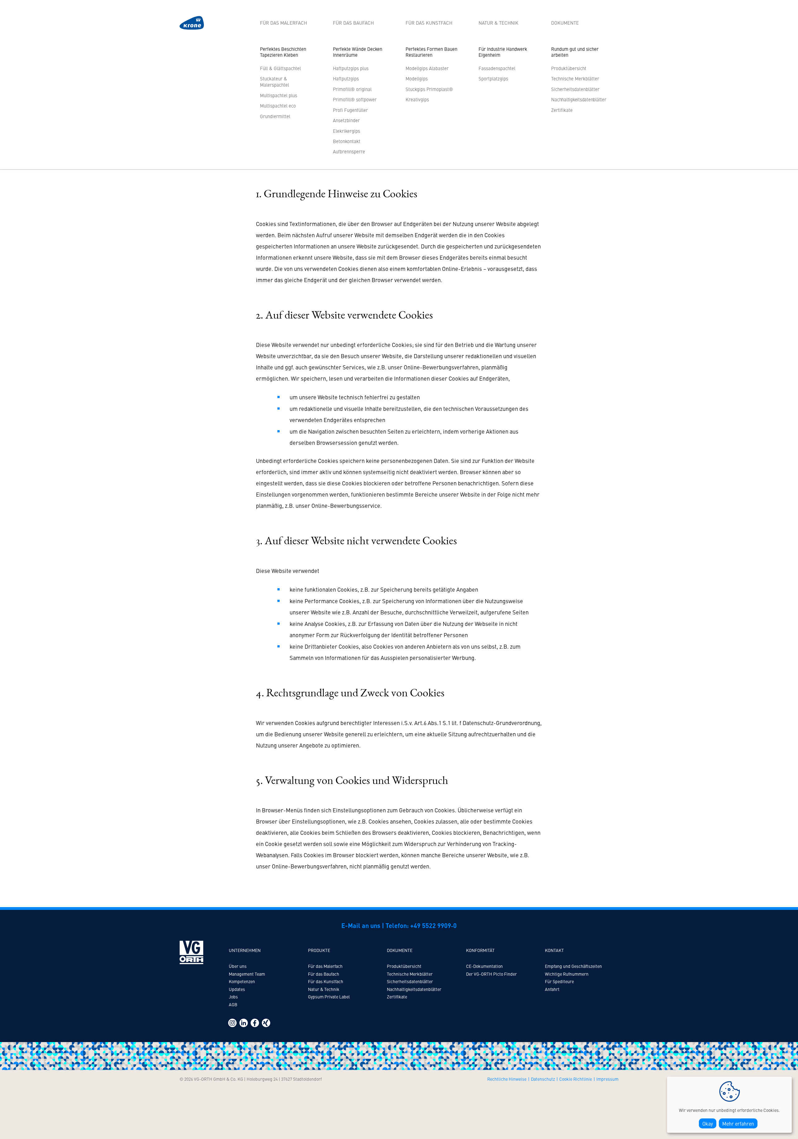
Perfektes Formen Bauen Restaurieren (431, 52)
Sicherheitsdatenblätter (575, 89)
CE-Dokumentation (484, 966)
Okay (707, 1123)
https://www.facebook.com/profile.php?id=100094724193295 (255, 1023)
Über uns (238, 966)
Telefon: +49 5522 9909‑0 (421, 925)
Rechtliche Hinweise (506, 1079)
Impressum (607, 1079)
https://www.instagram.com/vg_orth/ (232, 1023)
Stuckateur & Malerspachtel (274, 81)
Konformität (480, 950)
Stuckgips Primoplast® (429, 89)
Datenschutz (543, 1079)
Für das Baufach (353, 22)
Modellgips (417, 78)
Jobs (233, 996)
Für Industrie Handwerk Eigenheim (502, 52)
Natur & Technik (498, 22)
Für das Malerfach (283, 22)
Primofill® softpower (355, 99)
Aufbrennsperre (349, 151)
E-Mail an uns (360, 925)
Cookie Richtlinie (575, 1079)
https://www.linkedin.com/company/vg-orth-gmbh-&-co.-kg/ (243, 1023)
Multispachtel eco (278, 105)
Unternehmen (245, 950)
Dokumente (565, 22)
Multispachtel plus (278, 95)
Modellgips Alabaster (427, 68)
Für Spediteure (559, 981)
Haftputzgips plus (350, 68)
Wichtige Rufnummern (567, 974)
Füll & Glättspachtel (280, 68)
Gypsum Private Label (329, 996)
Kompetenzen (242, 981)
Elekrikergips (346, 130)
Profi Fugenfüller (350, 110)
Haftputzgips (346, 78)
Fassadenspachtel (496, 68)
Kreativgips (417, 99)
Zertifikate (562, 110)
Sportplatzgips (493, 78)
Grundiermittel (275, 116)
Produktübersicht (568, 68)
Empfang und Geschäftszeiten (573, 966)
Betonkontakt (346, 141)
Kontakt (554, 950)
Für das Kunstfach (429, 22)
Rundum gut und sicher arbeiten (574, 52)
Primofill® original (352, 89)
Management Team (247, 974)
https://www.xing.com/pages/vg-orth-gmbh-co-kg (266, 1023)
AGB (233, 1004)
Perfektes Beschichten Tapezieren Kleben (283, 52)
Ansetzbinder (346, 120)
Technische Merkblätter (575, 78)
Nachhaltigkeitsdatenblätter (414, 989)
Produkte (319, 950)
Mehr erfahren (738, 1123)
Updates (237, 989)
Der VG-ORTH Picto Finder (491, 974)
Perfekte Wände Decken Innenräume (357, 52)
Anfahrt (552, 989)
